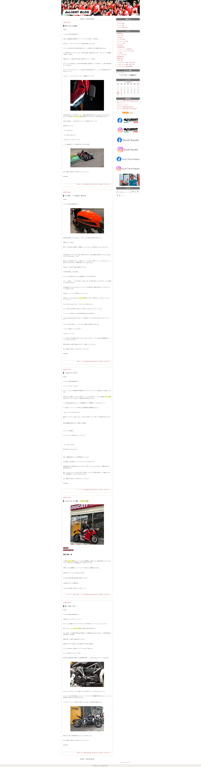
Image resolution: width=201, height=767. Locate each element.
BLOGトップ (108, 184)
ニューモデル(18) (121, 39)
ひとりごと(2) (120, 35)
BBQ (126, 195)
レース (78, 489)
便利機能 (121, 192)
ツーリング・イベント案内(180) (124, 49)
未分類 (78, 184)
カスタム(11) (120, 60)
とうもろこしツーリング (122, 104)
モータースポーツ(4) (121, 54)
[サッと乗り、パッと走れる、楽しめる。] (87, 221)
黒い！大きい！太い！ (71, 606)
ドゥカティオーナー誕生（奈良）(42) (125, 64)
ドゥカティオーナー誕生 (76, 501)
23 (117, 92)
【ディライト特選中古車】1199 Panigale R (127, 108)
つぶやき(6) (119, 37)
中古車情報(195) (120, 47)
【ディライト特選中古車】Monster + (125, 106)
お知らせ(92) (120, 45)
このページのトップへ (125, 762)
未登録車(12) (120, 33)
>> (93, 18)
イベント (123, 195)
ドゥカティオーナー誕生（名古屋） (72, 594)
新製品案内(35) (120, 56)
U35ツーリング (120, 102)
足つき (118, 192)
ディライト (119, 21)
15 (138, 89)
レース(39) (119, 52)
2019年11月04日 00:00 (93, 752)
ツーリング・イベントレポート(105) (125, 51)
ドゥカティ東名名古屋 (84, 184)
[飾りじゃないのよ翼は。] (87, 95)
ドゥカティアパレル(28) (122, 41)
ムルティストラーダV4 (127, 192)
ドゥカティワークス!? (71, 373)
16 (117, 91)
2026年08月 (128, 82)
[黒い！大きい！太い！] (87, 674)
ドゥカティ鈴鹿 (120, 23)
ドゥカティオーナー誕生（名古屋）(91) (126, 62)
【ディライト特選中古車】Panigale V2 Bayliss (127, 101)
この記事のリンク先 (102, 184)
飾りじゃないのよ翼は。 (71, 26)
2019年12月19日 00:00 (93, 184)
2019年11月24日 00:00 (93, 594)
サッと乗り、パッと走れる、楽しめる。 (76, 195)
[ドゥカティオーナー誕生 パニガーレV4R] (87, 524)
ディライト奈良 (120, 25)
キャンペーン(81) (121, 43)
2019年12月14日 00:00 (93, 361)
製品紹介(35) (120, 58)
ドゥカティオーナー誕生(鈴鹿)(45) (125, 66)
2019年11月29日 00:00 (93, 489)
